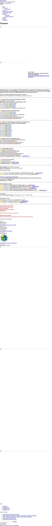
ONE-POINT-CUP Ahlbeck (6, 231)
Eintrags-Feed (6, 507)
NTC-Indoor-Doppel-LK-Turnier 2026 (8, 243)
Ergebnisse (14, 103)
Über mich (5, 7)
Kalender (5, 14)
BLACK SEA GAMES (8, 11)
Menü (2, 4)
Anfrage (4, 17)
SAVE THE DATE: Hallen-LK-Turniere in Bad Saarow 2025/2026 (17, 516)
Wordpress (16, 525)
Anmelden (5, 506)
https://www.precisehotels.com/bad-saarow (9, 176)
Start (4, 6)
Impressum (5, 20)
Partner (4, 18)
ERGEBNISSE (38, 173)
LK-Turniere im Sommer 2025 (9, 518)
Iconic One (2, 525)
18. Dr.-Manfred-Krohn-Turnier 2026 (8, 225)
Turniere (4, 10)
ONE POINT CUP (7, 12)
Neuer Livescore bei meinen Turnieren (11, 514)
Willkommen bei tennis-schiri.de (9, 519)
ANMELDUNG (25, 156)
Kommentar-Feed (6, 508)
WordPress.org (6, 509)
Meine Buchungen (9, 16)
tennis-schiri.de (3, 0)
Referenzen (7, 9)
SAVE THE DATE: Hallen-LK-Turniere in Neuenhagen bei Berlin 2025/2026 (19, 515)
